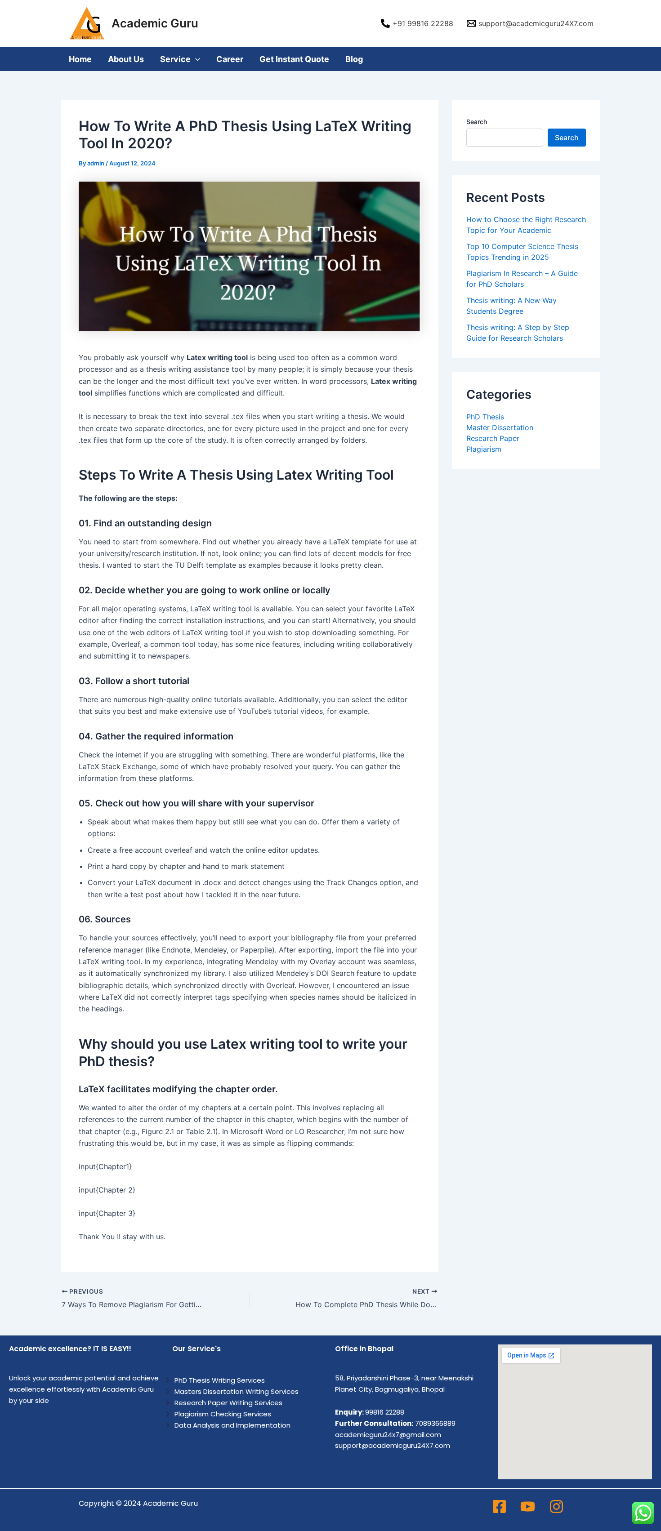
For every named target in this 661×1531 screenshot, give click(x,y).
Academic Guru (155, 23)
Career (229, 59)
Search (476, 121)
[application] (195, 59)
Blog (354, 59)
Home (80, 59)
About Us (126, 59)
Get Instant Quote (294, 59)
